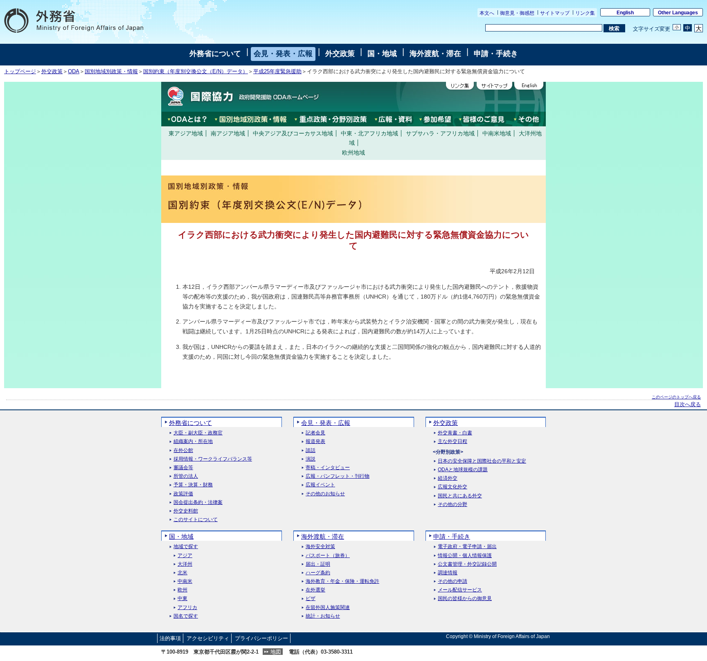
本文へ (487, 13)
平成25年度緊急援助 (277, 71)
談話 (310, 450)
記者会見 (315, 433)
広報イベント (320, 485)
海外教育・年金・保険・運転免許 (342, 581)
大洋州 (185, 564)
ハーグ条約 (318, 573)
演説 (310, 459)
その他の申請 (452, 581)
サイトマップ (555, 13)
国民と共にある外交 (460, 496)
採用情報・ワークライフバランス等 (212, 459)
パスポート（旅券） (328, 555)
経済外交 (447, 478)
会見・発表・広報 (283, 53)
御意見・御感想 (517, 13)
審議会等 (183, 467)
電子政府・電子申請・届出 (467, 546)
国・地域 (382, 53)
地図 (275, 652)
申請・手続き (496, 53)
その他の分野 (452, 504)
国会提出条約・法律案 (198, 502)
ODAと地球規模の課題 (463, 469)
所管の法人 (185, 476)
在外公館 (183, 450)
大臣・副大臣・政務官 (198, 433)
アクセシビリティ (208, 638)
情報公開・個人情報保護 (465, 555)
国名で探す (185, 616)
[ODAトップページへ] (241, 96)
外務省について (215, 53)
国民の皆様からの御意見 (465, 598)
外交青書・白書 (455, 433)
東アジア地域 (186, 133)
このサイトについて (195, 519)
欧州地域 (353, 152)
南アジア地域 (228, 133)
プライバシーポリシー (261, 638)
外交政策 (340, 53)
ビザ (310, 598)
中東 (182, 598)
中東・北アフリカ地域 (369, 133)
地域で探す (185, 546)
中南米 (185, 581)
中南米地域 (496, 133)
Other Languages (678, 13)
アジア (185, 555)
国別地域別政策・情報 (111, 71)
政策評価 (183, 494)
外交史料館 (185, 511)
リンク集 (585, 13)
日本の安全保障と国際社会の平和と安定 (482, 461)
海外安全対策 (320, 546)
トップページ (20, 71)
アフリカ (187, 607)
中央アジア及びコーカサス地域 (293, 133)
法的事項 (170, 638)
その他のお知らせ (325, 494)
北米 (182, 573)
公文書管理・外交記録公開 (467, 564)
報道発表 (315, 441)
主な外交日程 (452, 441)
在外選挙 (315, 590)
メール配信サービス (460, 590)
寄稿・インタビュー (328, 467)
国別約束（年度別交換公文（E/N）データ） (195, 71)
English (625, 13)
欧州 (182, 590)
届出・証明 (318, 564)
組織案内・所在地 (193, 441)
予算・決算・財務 (193, 485)
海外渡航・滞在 (435, 53)
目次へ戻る (687, 404)
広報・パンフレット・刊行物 (337, 476)
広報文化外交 (452, 487)
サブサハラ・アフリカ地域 (440, 133)
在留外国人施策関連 (328, 607)
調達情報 (447, 573)
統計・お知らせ (323, 616)
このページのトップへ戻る (676, 397)
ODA (73, 71)
